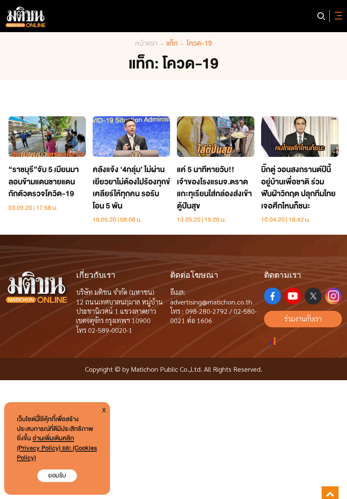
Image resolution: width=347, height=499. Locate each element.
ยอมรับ (57, 475)
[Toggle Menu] (337, 16)
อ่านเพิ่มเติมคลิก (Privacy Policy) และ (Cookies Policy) (57, 448)
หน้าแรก (146, 43)
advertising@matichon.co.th (211, 301)
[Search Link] (321, 16)
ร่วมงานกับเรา (303, 318)
